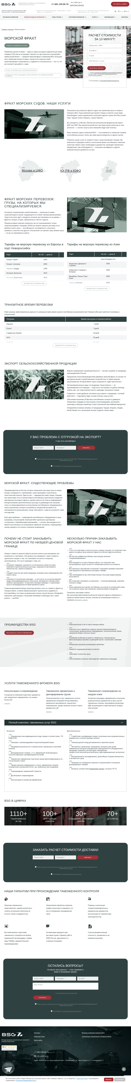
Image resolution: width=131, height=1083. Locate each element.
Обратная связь (39, 1036)
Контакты (124, 17)
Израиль (9, 268)
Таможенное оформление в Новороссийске (96, 1036)
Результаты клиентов (10, 17)
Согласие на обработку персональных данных (107, 72)
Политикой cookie (82, 1078)
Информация (109, 17)
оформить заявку (81, 600)
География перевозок (76, 17)
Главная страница (8, 29)
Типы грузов (56, 17)
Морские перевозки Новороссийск (93, 1033)
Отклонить (120, 1079)
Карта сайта (38, 1040)
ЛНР (109, 170)
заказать (7, 703)
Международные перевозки (34, 17)
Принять (109, 1079)
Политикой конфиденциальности (26, 1080)
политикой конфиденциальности (109, 80)
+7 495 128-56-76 (60, 4)
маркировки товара (96, 769)
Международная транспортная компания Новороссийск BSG (15, 1040)
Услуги (94, 17)
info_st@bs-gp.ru (76, 2)
